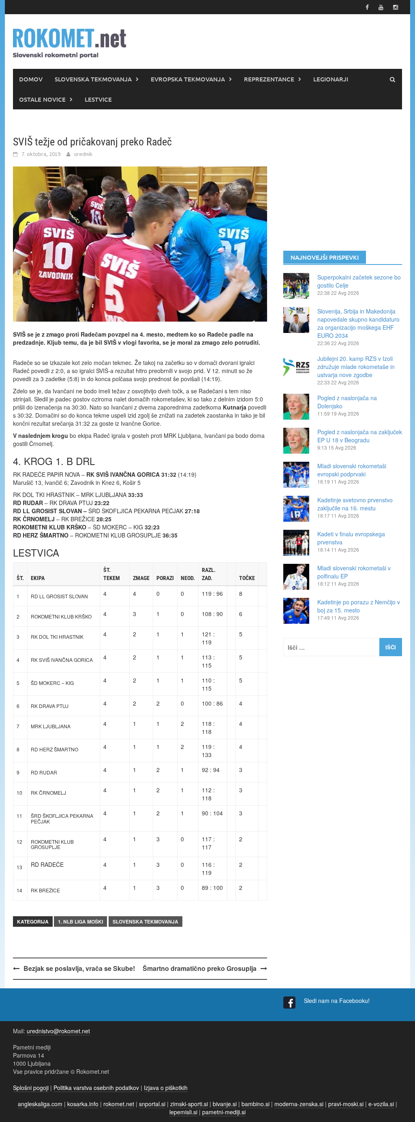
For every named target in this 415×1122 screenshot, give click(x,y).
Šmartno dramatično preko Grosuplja (200, 968)
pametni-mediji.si (224, 1112)
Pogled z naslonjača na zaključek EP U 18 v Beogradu (359, 436)
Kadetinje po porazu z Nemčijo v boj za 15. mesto (358, 606)
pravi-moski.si (346, 1104)
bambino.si (256, 1104)
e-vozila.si (381, 1104)
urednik (83, 154)
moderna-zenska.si (298, 1104)
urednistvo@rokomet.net (58, 1031)
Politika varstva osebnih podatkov (96, 1088)
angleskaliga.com (40, 1104)
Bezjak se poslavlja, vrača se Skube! (79, 968)
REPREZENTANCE (269, 79)
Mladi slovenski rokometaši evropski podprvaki (351, 470)
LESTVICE (98, 99)
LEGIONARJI (330, 79)
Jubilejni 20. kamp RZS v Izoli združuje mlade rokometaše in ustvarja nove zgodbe (356, 366)
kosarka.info (82, 1104)
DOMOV (31, 79)
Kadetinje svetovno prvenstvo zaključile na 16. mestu (355, 504)
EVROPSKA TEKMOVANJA (188, 79)
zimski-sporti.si (189, 1104)
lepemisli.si (183, 1112)
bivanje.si (225, 1104)
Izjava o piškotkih (166, 1088)
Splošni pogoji (31, 1088)
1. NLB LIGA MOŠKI (80, 921)
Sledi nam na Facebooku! (337, 1000)
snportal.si (152, 1104)
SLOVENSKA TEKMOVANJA (93, 79)
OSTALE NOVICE (42, 99)
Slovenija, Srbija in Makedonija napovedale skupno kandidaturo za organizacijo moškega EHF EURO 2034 (358, 323)
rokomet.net (118, 1104)
